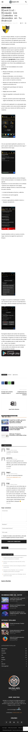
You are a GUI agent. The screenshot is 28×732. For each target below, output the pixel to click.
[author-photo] (14, 407)
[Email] (12, 382)
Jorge (8, 483)
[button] (2, 2)
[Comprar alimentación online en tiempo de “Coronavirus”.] (5, 632)
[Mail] (14, 722)
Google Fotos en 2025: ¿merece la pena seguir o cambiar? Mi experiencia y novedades (17, 421)
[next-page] (5, 441)
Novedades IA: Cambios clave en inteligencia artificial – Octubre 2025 (14, 566)
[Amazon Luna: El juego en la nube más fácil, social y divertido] (5, 606)
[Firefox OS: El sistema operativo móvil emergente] (5, 639)
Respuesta (8, 453)
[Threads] (21, 722)
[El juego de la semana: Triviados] (5, 625)
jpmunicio (9, 457)
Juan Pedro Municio (7, 23)
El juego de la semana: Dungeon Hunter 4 (7, 392)
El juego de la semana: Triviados (17, 623)
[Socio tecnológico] (19, 709)
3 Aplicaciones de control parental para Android (21, 393)
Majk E (8, 472)
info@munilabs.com (17, 712)
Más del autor (6, 416)
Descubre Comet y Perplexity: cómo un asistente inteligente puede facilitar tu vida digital (17, 428)
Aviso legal (4, 727)
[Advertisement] (14, 255)
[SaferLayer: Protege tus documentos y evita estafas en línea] (5, 435)
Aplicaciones (7, 5)
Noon (8, 449)
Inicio (2, 5)
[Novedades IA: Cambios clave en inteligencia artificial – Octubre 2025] (5, 613)
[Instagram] (10, 722)
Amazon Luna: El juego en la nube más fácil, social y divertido (14, 562)
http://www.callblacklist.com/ (13, 477)
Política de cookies (22, 727)
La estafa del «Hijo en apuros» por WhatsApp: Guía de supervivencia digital (14, 575)
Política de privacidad (12, 727)
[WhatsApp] (9, 382)
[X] (6, 382)
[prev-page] (2, 441)
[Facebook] (2, 382)
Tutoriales (8, 7)
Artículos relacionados (9, 415)
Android (9, 374)
